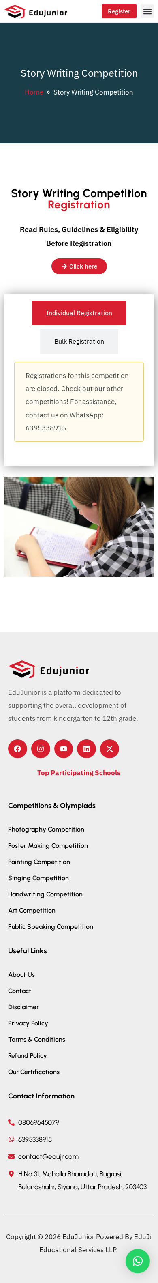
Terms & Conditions (36, 1039)
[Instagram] (40, 749)
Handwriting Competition (45, 894)
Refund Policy (27, 1055)
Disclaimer (23, 1007)
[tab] (79, 313)
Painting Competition (39, 862)
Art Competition (32, 910)
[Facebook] (17, 749)
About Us (21, 974)
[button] (147, 11)
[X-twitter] (109, 749)
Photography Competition (46, 829)
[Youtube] (63, 749)
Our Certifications (34, 1072)
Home (34, 92)
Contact (19, 991)
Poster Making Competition (48, 845)
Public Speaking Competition (50, 927)
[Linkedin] (86, 749)
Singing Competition (38, 878)
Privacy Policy (28, 1023)
